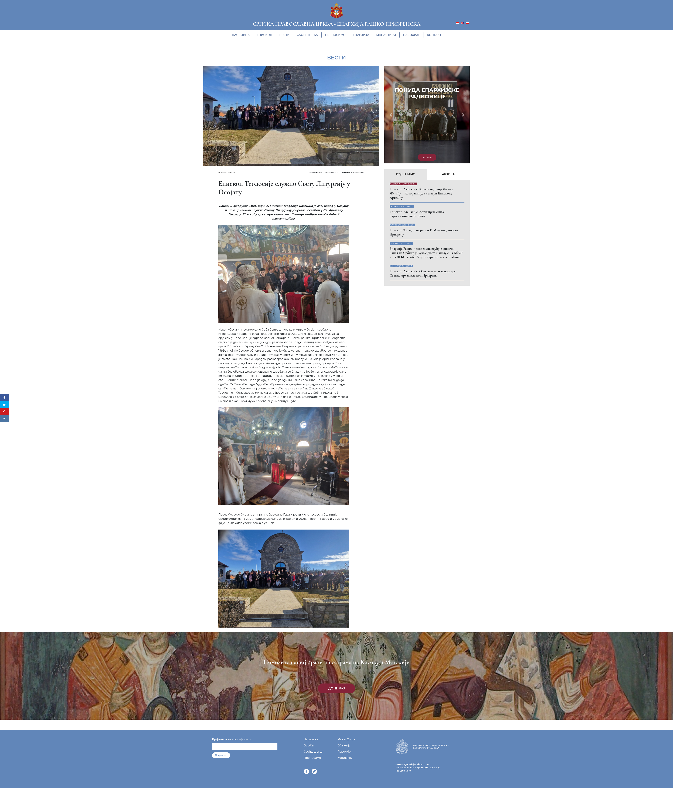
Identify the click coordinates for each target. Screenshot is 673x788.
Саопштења (307, 35)
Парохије (411, 35)
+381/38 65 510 (403, 770)
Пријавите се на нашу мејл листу (231, 739)
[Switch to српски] (457, 22)
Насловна (241, 35)
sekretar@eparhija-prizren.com (412, 764)
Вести (284, 35)
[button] (390, 68)
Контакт (434, 35)
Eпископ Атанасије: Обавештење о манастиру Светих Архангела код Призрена (423, 180)
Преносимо (335, 35)
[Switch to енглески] (462, 22)
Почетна (222, 172)
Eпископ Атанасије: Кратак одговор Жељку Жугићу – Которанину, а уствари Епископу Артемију (421, 100)
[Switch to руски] (467, 22)
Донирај (336, 688)
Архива (448, 81)
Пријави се (221, 755)
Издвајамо (405, 81)
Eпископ (264, 35)
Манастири (386, 35)
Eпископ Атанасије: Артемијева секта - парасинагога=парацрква (418, 121)
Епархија (361, 35)
